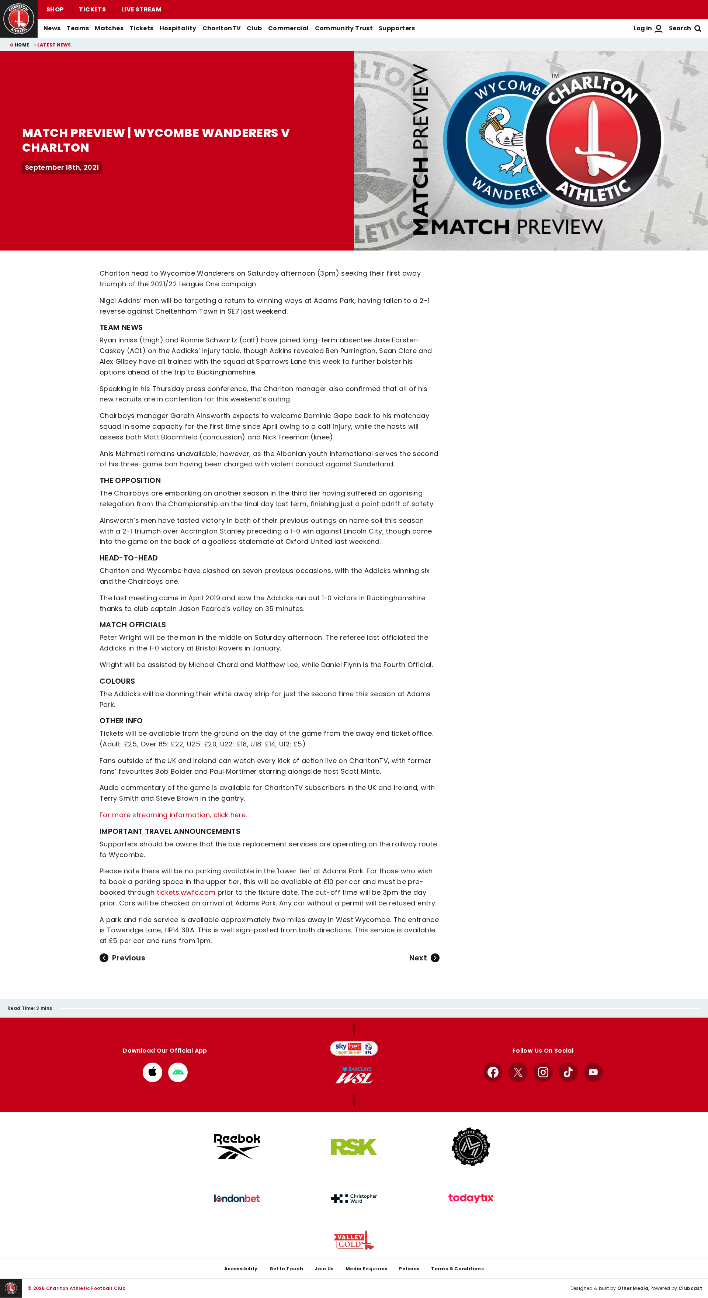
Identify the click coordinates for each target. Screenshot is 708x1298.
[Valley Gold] (354, 1240)
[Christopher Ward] (354, 1198)
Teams (77, 28)
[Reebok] (237, 1147)
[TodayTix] (471, 1199)
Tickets (92, 9)
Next (418, 958)
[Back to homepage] (19, 19)
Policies (409, 1269)
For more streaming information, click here (173, 814)
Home (22, 45)
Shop (54, 9)
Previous (128, 958)
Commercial (288, 28)
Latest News (54, 45)
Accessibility (241, 1269)
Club (254, 28)
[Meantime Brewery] (471, 1147)
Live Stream (141, 9)
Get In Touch (286, 1269)
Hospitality (178, 28)
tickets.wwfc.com (186, 892)
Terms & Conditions (457, 1269)
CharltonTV (221, 28)
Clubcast (690, 1288)
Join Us (324, 1269)
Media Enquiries (367, 1269)
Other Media (632, 1288)
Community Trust (344, 28)
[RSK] (354, 1147)
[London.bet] (237, 1198)
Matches (109, 28)
